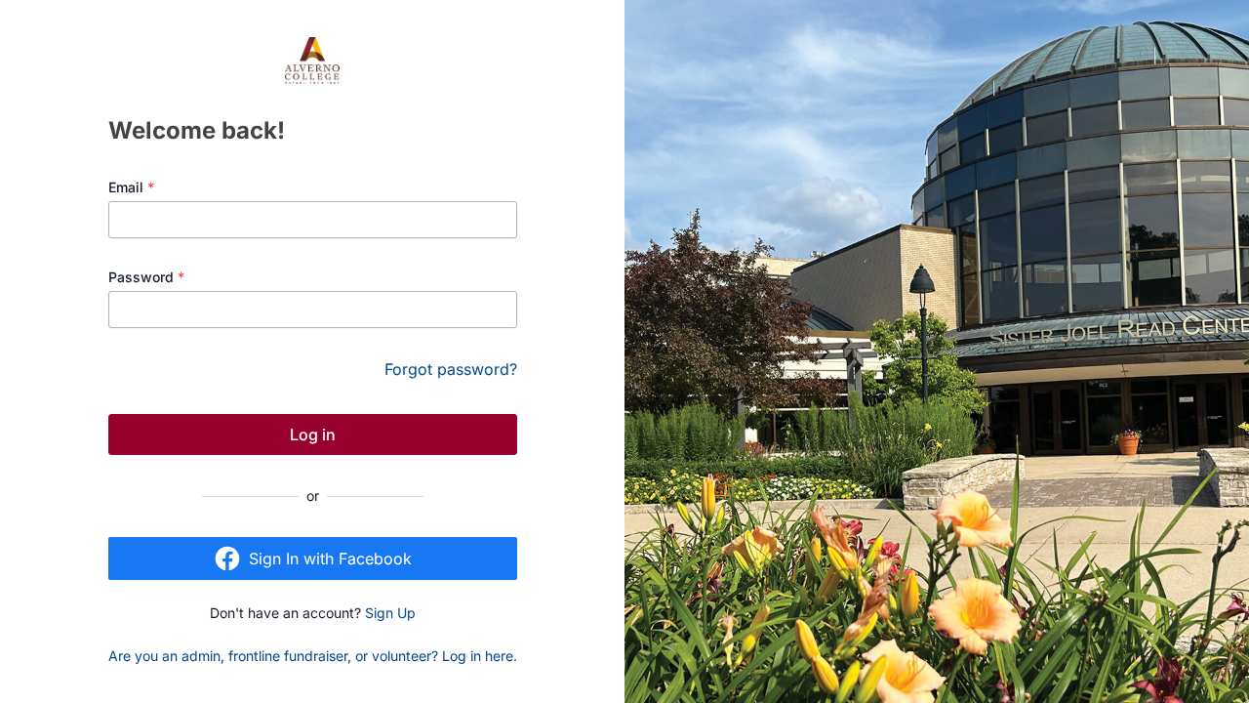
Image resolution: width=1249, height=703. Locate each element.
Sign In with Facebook (330, 558)
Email (131, 187)
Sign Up (390, 612)
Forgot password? (450, 369)
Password (146, 277)
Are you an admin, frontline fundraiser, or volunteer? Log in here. (312, 655)
